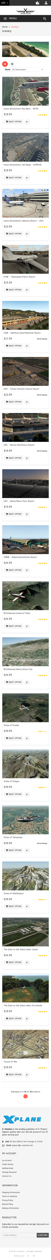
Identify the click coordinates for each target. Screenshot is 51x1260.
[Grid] (5, 64)
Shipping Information (11, 1192)
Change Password (9, 1172)
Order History (7, 1164)
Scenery (14, 27)
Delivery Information (10, 1208)
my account (7, 1160)
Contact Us (6, 1176)
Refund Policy (7, 1204)
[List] (12, 64)
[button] (14, 121)
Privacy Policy (7, 1200)
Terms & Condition (9, 1196)
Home (5, 27)
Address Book (7, 1168)
